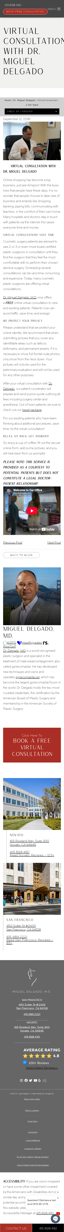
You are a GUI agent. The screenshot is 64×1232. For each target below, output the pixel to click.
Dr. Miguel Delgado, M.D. (20, 297)
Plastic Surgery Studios (32, 1099)
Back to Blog (21, 555)
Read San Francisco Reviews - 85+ (29, 941)
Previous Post (12, 542)
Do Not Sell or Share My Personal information (33, 1157)
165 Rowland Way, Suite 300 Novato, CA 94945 (29, 843)
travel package (32, 410)
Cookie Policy (33, 1132)
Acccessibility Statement (32, 1149)
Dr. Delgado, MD (14, 651)
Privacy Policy (33, 1121)
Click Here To (32, 745)
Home (8, 100)
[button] (59, 9)
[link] (32, 1037)
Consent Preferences (33, 1140)
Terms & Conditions (32, 1110)
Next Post (54, 542)
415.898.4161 (19, 852)
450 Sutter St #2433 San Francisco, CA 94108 (23, 927)
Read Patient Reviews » (42, 1067)
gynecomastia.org (28, 677)
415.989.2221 (16, 937)
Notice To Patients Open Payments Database (33, 1165)
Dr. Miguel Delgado (24, 100)
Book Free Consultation (25, 11)
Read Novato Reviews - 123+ (32, 855)
